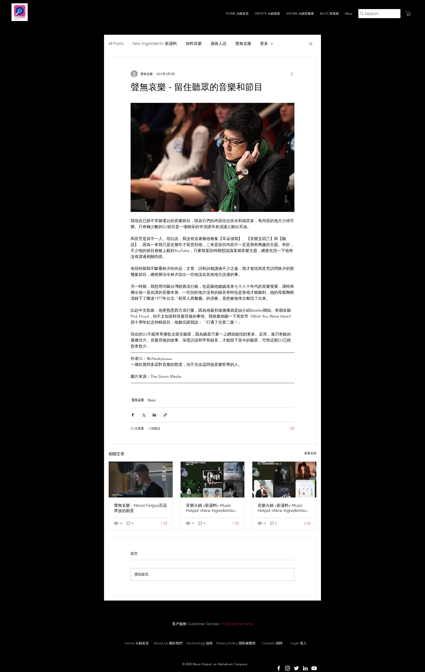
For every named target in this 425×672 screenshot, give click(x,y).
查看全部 (310, 453)
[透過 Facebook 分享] (133, 415)
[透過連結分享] (165, 415)
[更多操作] (291, 74)
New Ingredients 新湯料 (155, 43)
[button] (408, 13)
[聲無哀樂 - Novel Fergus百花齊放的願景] (141, 479)
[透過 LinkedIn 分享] (154, 415)
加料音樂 (194, 43)
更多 (264, 43)
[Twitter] (296, 668)
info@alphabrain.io (236, 623)
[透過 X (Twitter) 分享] (143, 415)
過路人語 (218, 43)
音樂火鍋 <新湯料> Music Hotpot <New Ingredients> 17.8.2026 (210, 508)
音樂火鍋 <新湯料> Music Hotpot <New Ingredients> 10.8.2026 (282, 508)
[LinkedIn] (305, 668)
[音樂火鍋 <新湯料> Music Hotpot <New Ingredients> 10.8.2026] (284, 479)
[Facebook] (278, 668)
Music (152, 400)
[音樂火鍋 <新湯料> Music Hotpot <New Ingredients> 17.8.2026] (213, 479)
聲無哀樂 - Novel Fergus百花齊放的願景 (140, 508)
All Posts (116, 43)
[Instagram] (287, 668)
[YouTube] (314, 668)
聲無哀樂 (243, 43)
